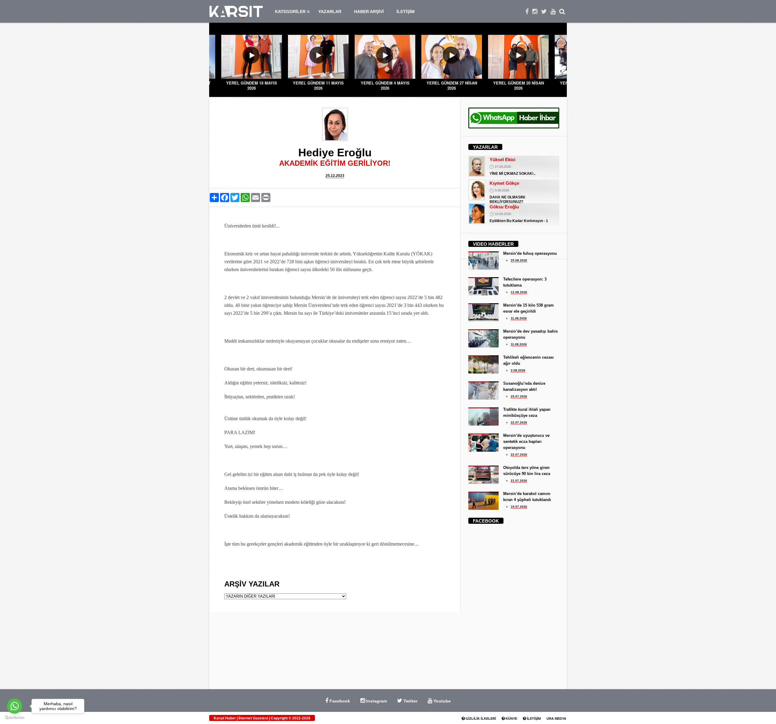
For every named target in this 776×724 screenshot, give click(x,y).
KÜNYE (511, 718)
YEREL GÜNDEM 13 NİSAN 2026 (518, 85)
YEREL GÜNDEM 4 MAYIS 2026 (318, 85)
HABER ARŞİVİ (369, 11)
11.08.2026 (519, 318)
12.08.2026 (519, 292)
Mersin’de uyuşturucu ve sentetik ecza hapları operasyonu (526, 441)
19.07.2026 (519, 506)
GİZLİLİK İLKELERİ (480, 718)
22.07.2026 (519, 422)
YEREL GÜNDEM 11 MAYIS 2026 (251, 85)
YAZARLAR (329, 11)
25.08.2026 (519, 260)
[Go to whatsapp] (14, 706)
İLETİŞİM (405, 11)
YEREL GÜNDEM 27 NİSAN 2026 (385, 85)
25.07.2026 (519, 396)
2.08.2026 (518, 370)
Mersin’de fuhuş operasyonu (530, 253)
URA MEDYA (556, 718)
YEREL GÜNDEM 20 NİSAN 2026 (451, 85)
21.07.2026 (519, 480)
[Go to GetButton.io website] (14, 718)
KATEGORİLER (290, 11)
